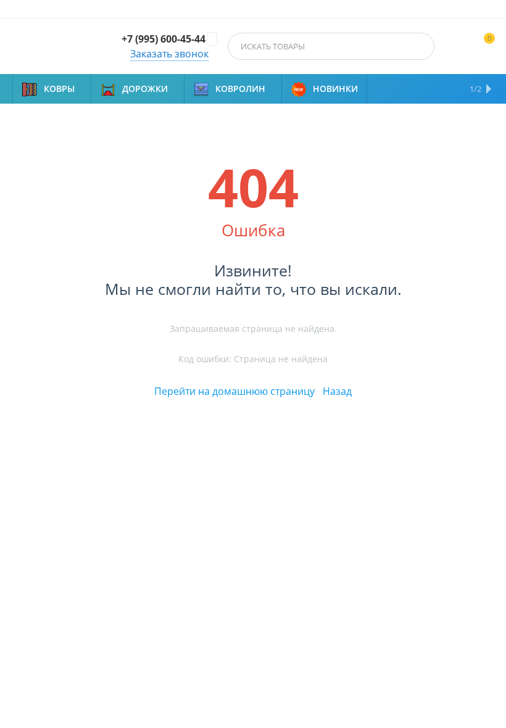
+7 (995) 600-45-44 (163, 39)
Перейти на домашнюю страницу (234, 391)
